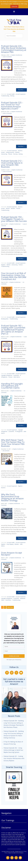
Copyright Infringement (6, 375)
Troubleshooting (5, 95)
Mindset (8, 208)
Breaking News (4, 319)
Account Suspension (20, 94)
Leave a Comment (7, 56)
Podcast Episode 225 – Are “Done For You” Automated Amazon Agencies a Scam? (12, 105)
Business (3, 487)
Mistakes (17, 152)
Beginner (3, 264)
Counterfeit (16, 375)
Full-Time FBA (17, 21)
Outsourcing (4, 154)
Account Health (11, 94)
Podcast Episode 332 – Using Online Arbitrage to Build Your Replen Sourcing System (13, 750)
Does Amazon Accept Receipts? (11, 553)
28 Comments (6, 450)
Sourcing (15, 154)
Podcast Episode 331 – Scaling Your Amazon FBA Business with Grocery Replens (14, 758)
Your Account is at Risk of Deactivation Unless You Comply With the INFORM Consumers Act (13, 276)
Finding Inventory (10, 152)
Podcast (10, 154)
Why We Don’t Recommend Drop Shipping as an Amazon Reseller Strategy (12, 497)
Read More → (21, 89)
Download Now (14, 656)
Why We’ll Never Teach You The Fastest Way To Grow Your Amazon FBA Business (12, 443)
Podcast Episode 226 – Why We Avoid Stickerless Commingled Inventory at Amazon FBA (13, 49)
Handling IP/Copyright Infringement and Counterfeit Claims (12, 385)
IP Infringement (18, 431)
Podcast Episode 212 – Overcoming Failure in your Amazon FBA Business (12, 163)
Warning (12, 95)
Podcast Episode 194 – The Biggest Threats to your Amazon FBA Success (14, 219)
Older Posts (10, 607)
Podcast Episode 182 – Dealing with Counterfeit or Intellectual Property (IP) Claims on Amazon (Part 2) (13, 329)
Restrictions (8, 600)
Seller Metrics (17, 377)
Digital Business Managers (18, 852)
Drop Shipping (10, 544)
